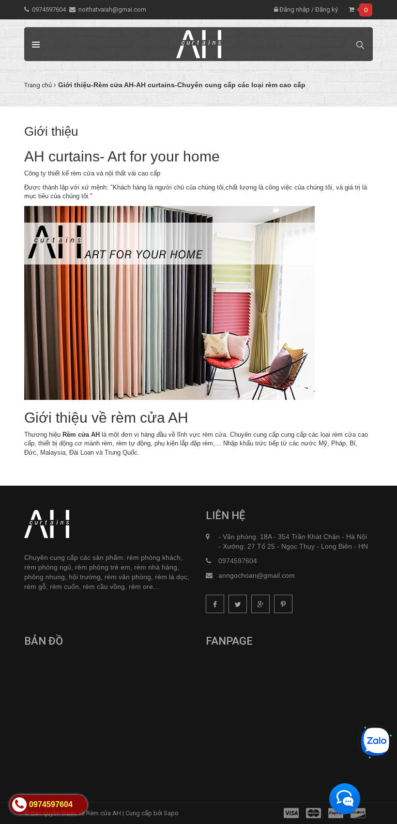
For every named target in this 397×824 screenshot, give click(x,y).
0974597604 (49, 9)
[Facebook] (215, 604)
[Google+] (260, 604)
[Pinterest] (283, 604)
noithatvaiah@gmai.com (112, 9)
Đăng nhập (294, 9)
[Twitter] (238, 604)
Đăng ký (326, 9)
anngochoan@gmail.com (256, 575)
